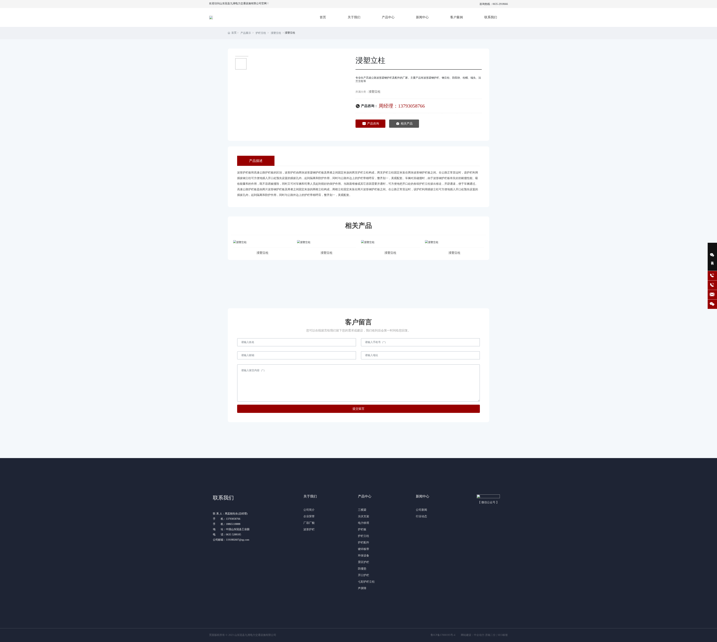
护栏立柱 (261, 33)
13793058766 (233, 518)
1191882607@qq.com (237, 539)
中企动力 (479, 635)
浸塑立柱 (276, 33)
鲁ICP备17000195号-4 (443, 635)
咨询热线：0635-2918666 (493, 4)
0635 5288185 (234, 534)
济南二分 (490, 635)
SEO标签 (503, 635)
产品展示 (245, 33)
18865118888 (233, 524)
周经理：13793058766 (402, 106)
